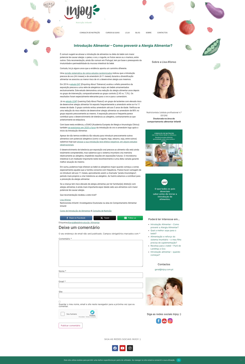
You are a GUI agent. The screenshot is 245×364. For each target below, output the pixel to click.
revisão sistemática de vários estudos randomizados (88, 73)
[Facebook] (115, 348)
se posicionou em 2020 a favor (82, 127)
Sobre (148, 33)
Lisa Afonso (65, 200)
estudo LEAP (71, 101)
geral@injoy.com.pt (164, 269)
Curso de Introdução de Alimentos (75, 211)
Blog (137, 33)
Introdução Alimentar (89, 222)
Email (62, 281)
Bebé (77, 222)
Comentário (65, 239)
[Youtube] (123, 348)
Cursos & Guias (112, 33)
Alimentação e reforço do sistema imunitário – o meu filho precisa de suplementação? (166, 239)
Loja (127, 33)
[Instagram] (130, 348)
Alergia (71, 222)
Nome (62, 271)
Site (60, 292)
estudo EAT (75, 84)
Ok (179, 360)
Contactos (162, 33)
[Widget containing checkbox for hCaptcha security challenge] (78, 314)
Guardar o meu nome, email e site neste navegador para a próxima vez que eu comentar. (97, 305)
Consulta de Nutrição (90, 33)
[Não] (241, 360)
